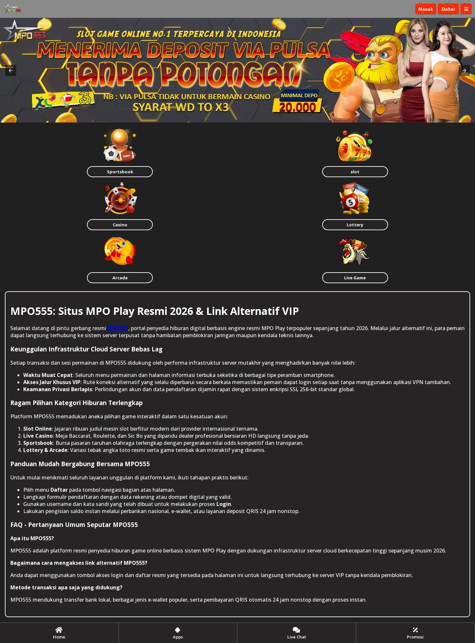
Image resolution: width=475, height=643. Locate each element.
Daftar (448, 9)
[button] (10, 70)
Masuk (425, 9)
